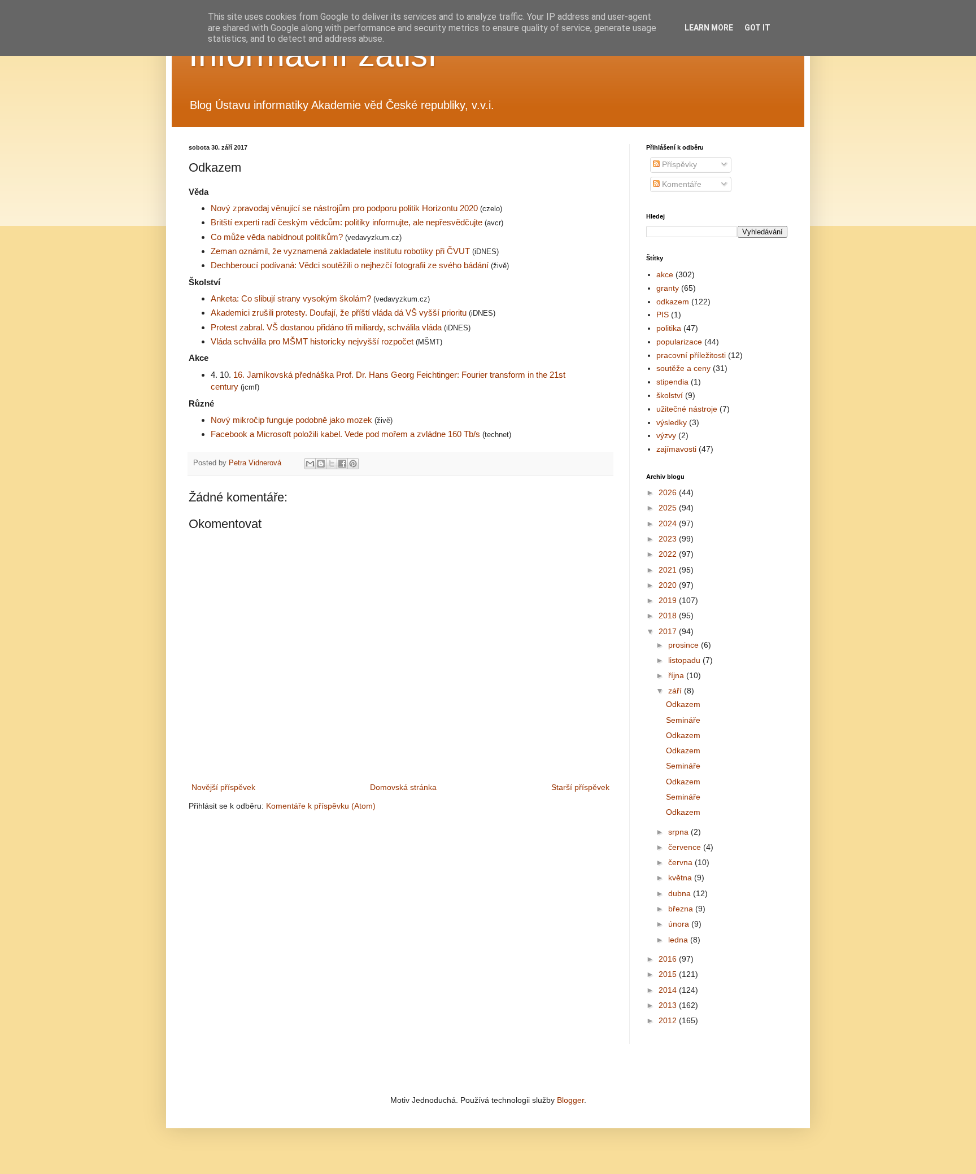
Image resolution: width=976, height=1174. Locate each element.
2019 (669, 600)
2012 (669, 1020)
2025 (669, 507)
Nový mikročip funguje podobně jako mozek (292, 420)
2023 (669, 538)
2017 (669, 631)
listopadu (685, 660)
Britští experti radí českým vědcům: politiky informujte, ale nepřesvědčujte (346, 222)
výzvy (666, 435)
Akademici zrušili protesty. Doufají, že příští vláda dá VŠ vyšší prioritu (340, 312)
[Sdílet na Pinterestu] (353, 463)
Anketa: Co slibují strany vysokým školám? (292, 298)
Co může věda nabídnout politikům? (278, 237)
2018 (669, 615)
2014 (669, 989)
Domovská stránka (403, 787)
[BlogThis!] (320, 463)
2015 (669, 974)
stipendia (672, 381)
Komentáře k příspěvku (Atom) (321, 805)
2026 (669, 492)
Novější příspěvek (223, 787)
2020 (669, 585)
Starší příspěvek (580, 787)
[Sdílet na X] (331, 463)
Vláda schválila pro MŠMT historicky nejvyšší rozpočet (312, 341)
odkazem (672, 301)
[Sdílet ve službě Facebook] (342, 463)
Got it (757, 27)
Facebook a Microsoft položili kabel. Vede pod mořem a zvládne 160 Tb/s (346, 434)
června (681, 862)
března (681, 908)
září (676, 690)
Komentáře (681, 184)
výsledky (671, 422)
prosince (684, 644)
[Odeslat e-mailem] (310, 463)
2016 (669, 958)
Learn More (709, 27)
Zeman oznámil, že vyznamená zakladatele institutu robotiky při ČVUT (341, 251)
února (679, 923)
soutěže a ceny (683, 368)
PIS (662, 314)
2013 (669, 1005)
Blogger (570, 1100)
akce (664, 274)
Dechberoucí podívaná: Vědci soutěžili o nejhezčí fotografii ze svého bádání (351, 265)
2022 (669, 553)
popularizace (679, 341)
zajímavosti (676, 448)
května (681, 877)
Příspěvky (678, 164)
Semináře (683, 720)
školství (669, 395)
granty (667, 288)
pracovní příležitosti (691, 355)
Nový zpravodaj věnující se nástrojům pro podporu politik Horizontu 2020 (345, 208)
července (685, 847)
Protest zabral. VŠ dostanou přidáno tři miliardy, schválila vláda (327, 327)
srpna (679, 831)
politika (668, 328)
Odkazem (683, 704)
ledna (679, 939)
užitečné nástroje (686, 408)
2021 (669, 569)
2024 (669, 523)
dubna (680, 893)
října (677, 675)
